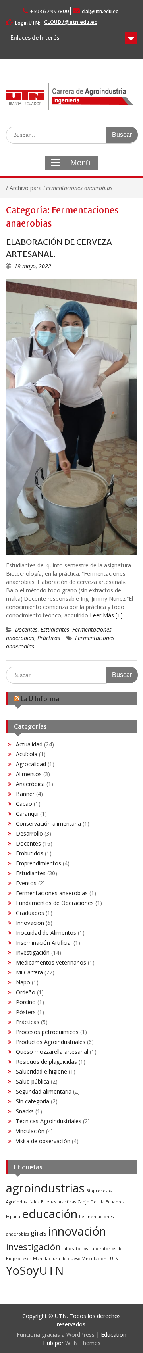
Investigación (33, 952)
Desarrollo (29, 833)
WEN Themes (82, 1343)
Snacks (25, 1111)
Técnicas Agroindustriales (48, 1121)
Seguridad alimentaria (44, 1091)
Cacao (24, 803)
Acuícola (26, 754)
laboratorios (75, 1248)
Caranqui (27, 813)
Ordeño (25, 992)
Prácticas (48, 638)
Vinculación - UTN (100, 1258)
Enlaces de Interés (34, 37)
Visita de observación (43, 1141)
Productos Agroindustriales (50, 1042)
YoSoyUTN (35, 1270)
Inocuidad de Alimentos (46, 932)
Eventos (26, 883)
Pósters (26, 1012)
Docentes (26, 629)
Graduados (30, 913)
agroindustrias (45, 1188)
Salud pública (32, 1081)
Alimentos (29, 774)
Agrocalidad (31, 764)
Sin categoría (32, 1101)
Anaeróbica (30, 784)
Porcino (26, 1002)
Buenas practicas (58, 1202)
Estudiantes (55, 629)
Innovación (30, 922)
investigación (33, 1247)
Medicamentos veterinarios (51, 962)
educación (49, 1214)
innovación (77, 1231)
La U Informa (40, 699)
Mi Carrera (29, 972)
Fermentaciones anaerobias (52, 893)
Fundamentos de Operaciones (55, 903)
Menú (80, 162)
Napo (23, 982)
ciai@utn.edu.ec (100, 11)
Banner (25, 794)
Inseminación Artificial (44, 942)
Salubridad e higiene (41, 1071)
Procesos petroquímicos (47, 1032)
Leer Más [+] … (109, 615)
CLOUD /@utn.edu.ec (70, 22)
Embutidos (29, 853)
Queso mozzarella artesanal (52, 1051)
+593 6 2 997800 (49, 11)
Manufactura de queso (57, 1258)
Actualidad (29, 744)
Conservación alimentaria (48, 823)
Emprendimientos (38, 863)
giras (38, 1233)
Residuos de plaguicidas (46, 1061)
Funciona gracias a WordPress (56, 1334)
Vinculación (30, 1131)
